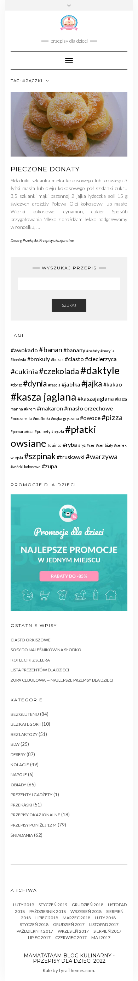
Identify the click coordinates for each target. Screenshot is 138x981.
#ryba (70, 444)
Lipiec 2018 (46, 917)
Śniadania (22, 835)
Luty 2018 (105, 917)
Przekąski (30, 240)
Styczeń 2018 (34, 924)
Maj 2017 (100, 937)
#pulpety (42, 431)
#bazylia (107, 350)
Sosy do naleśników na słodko (46, 649)
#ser (91, 445)
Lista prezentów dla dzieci (40, 669)
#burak (57, 359)
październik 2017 (35, 931)
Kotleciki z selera (30, 660)
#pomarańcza (22, 431)
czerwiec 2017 (71, 937)
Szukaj (69, 305)
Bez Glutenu (25, 714)
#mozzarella (21, 418)
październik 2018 (47, 911)
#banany (74, 350)
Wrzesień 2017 (73, 931)
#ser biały (104, 445)
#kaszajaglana (95, 398)
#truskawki (71, 456)
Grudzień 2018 (87, 904)
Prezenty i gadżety (31, 794)
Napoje (19, 774)
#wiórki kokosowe (26, 466)
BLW (15, 744)
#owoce (90, 417)
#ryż (82, 445)
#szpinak (40, 456)
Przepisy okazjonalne (56, 240)
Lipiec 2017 (39, 937)
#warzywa (101, 456)
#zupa (49, 466)
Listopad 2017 (104, 924)
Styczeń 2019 (53, 904)
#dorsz (16, 385)
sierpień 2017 (107, 931)
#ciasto (74, 358)
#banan (50, 349)
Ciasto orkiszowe (31, 639)
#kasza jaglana (43, 396)
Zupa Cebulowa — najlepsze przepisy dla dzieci (62, 680)
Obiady (18, 784)
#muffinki (41, 418)
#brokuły (38, 358)
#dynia (35, 383)
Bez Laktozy (24, 734)
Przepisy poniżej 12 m (34, 825)
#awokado (24, 350)
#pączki (57, 431)
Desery (16, 240)
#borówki (18, 359)
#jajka (91, 383)
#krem (30, 409)
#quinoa (54, 445)
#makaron (50, 408)
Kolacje (20, 764)
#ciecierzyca (101, 358)
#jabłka (71, 384)
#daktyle (100, 370)
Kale (47, 970)
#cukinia (24, 371)
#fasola (54, 385)
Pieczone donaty (45, 169)
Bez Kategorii (26, 724)
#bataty (92, 350)
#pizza (112, 417)
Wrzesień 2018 (86, 911)
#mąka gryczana (65, 418)
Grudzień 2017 (69, 924)
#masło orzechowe (88, 408)
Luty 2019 (23, 904)
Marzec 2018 (76, 917)
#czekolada (59, 371)
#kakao (112, 384)
